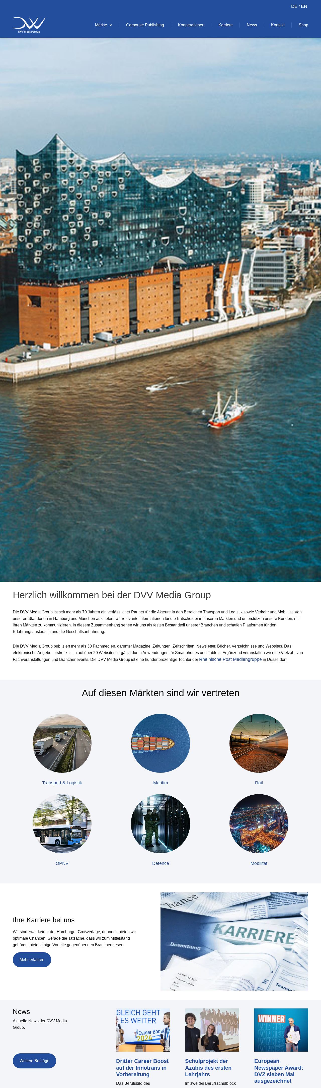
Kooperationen (191, 25)
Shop (303, 25)
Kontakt (278, 25)
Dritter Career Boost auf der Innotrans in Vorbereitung (142, 1067)
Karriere (225, 25)
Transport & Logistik (62, 782)
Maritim (160, 782)
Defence (160, 863)
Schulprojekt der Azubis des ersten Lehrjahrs (208, 1067)
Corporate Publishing (145, 25)
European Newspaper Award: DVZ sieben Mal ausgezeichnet (278, 1071)
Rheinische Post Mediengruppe (230, 659)
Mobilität (259, 863)
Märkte (101, 25)
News (252, 25)
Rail (259, 782)
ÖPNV (62, 863)
